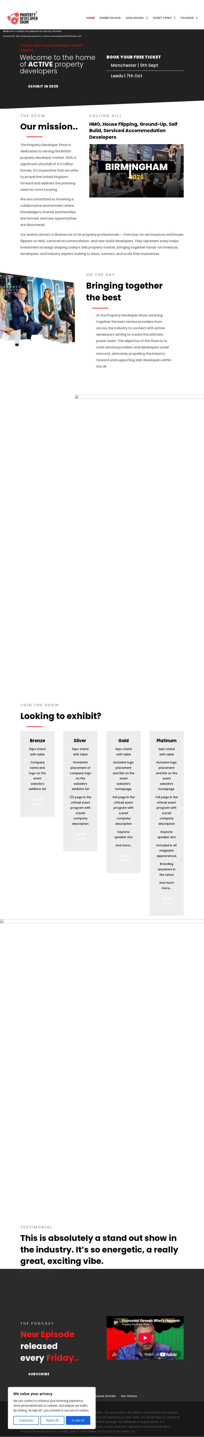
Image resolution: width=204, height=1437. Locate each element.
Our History (129, 1396)
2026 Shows (135, 18)
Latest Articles (106, 1396)
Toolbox (187, 18)
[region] (52, 1408)
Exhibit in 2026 (110, 18)
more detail (38, 802)
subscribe (38, 1374)
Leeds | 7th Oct (126, 76)
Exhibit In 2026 (43, 86)
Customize (26, 1420)
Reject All (52, 1420)
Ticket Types (162, 18)
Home (91, 18)
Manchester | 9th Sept (134, 65)
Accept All (78, 1420)
